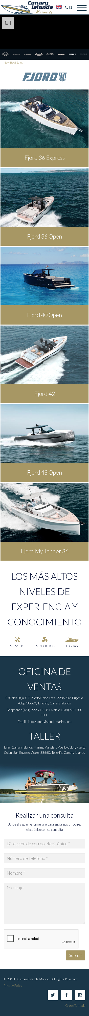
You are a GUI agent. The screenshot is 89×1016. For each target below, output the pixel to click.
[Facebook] (66, 999)
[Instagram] (80, 999)
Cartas (72, 646)
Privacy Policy (13, 986)
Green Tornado (75, 1006)
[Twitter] (53, 999)
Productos (44, 646)
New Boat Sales (13, 62)
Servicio (17, 646)
